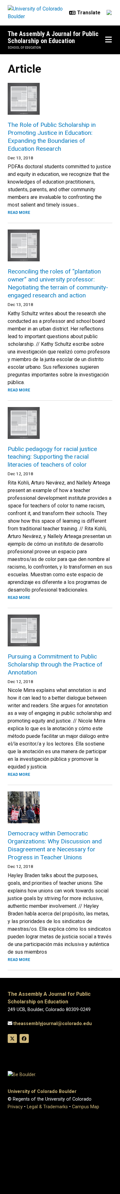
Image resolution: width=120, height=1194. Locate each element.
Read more (19, 212)
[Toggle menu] (108, 40)
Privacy (15, 1107)
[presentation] (60, 99)
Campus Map (85, 1107)
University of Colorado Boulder (42, 1091)
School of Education (24, 47)
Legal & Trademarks (47, 1107)
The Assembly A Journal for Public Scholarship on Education (53, 37)
